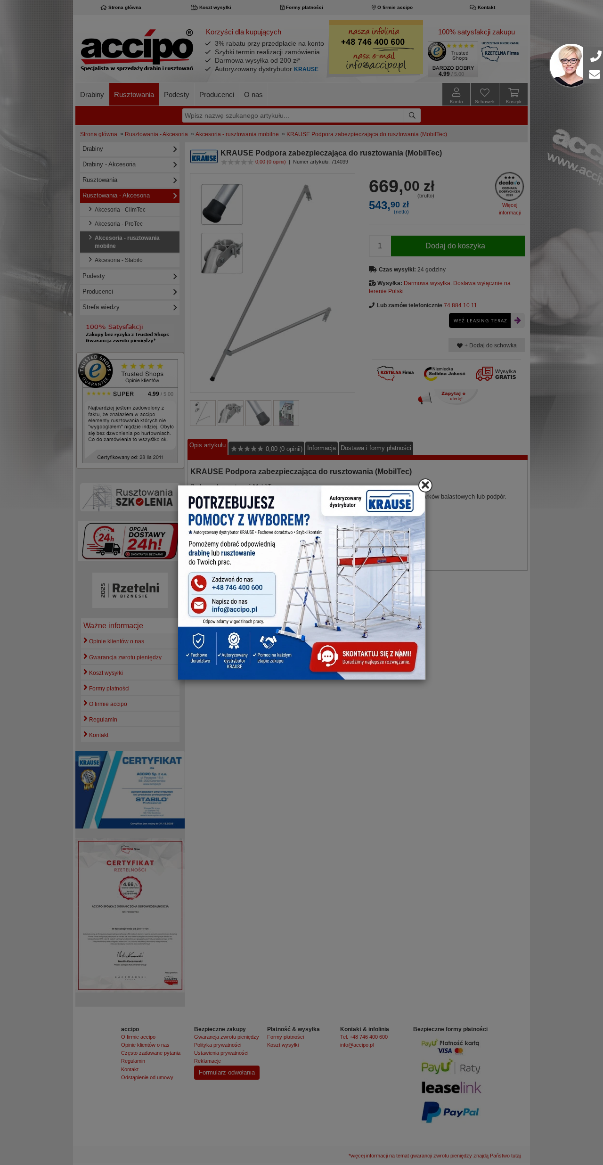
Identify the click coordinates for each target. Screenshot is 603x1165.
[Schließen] (425, 485)
